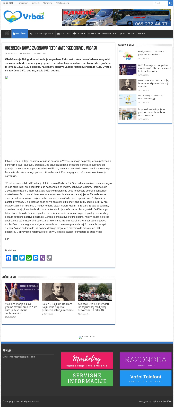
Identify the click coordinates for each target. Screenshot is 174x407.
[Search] (170, 3)
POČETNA (7, 33)
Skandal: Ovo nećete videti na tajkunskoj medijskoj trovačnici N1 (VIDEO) (93, 307)
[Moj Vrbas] (23, 16)
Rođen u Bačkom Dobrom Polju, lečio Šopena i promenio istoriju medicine (58, 307)
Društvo (26, 54)
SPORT (79, 33)
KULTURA (65, 33)
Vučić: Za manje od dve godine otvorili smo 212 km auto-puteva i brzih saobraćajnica (21, 308)
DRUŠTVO (21, 33)
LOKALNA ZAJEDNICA (43, 33)
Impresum (23, 3)
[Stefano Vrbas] (87, 337)
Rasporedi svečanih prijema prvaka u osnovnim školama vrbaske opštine (151, 112)
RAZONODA (128, 33)
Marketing (47, 3)
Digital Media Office (161, 401)
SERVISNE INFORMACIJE (102, 33)
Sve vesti (36, 3)
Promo (141, 33)
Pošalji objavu (62, 3)
